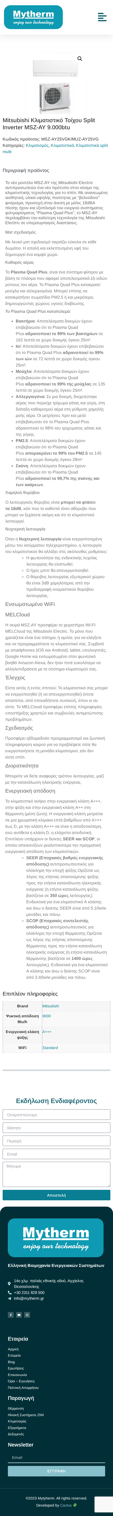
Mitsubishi (50, 1006)
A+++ (46, 1032)
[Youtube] (19, 1315)
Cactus (66, 1505)
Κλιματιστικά (62, 145)
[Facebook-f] (11, 1315)
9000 (46, 1016)
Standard (50, 1048)
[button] (80, 58)
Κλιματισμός (37, 145)
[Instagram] (27, 1315)
